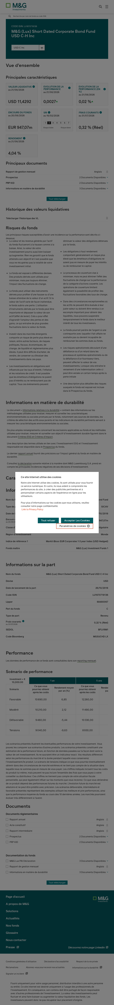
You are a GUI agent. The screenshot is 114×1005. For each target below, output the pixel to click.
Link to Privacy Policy (32, 509)
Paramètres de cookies (73, 526)
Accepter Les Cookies (77, 520)
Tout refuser (48, 520)
